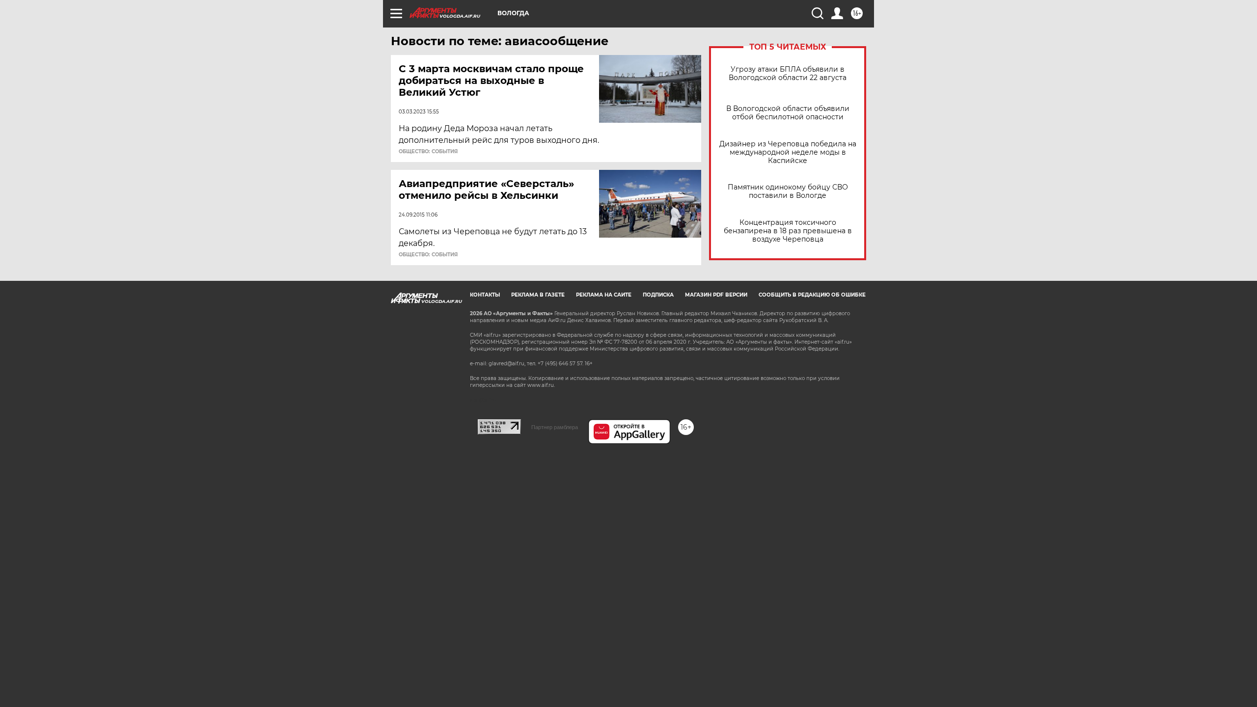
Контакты (485, 295)
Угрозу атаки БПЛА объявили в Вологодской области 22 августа (788, 73)
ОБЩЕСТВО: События (428, 151)
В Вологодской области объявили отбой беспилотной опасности (787, 113)
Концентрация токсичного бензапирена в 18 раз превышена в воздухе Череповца (788, 231)
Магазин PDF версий (716, 295)
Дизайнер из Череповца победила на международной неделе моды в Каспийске (787, 152)
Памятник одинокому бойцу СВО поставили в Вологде (788, 191)
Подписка (658, 295)
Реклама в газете (538, 295)
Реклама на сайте (603, 295)
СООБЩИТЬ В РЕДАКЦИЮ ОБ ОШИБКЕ (812, 295)
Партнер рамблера (554, 427)
